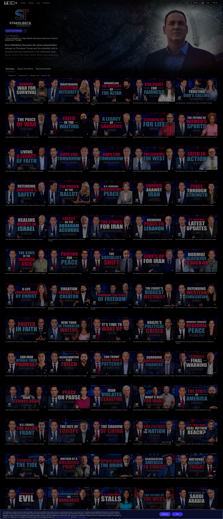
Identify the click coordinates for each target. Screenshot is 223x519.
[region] (111, 514)
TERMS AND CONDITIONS (63, 517)
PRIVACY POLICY (81, 517)
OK (177, 514)
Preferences (165, 514)
